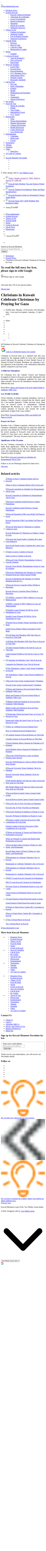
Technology (10, 143)
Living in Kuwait (12, 56)
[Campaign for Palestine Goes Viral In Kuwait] (23, 660)
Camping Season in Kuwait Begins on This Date (24, 739)
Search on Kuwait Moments (11, 247)
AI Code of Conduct (13, 154)
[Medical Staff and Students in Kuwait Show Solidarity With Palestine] (25, 704)
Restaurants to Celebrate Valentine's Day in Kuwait (25, 864)
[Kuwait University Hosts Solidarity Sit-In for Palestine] (25, 770)
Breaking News (11, 10)
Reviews (13, 43)
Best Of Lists (15, 45)
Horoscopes (10, 117)
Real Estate (14, 62)
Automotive (14, 97)
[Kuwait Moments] (10, 6)
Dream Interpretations (18, 121)
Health (12, 91)
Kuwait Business (16, 71)
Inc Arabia (9, 101)
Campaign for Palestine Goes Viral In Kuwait (23, 664)
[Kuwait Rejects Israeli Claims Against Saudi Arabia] (25, 795)
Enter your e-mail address (12, 1044)
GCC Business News (18, 73)
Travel (12, 95)
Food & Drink (11, 41)
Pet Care (13, 84)
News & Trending (12, 65)
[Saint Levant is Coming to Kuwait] (19, 552)
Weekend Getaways (17, 28)
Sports (8, 52)
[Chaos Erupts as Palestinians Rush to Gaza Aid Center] (25, 889)
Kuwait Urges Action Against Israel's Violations (23, 685)
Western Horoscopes (18, 123)
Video (8, 149)
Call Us (8, 1022)
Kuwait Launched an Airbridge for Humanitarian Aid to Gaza (18, 458)
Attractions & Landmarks (19, 17)
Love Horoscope (16, 132)
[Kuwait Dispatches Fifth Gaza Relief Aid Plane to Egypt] (25, 516)
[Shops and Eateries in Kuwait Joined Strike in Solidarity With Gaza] (25, 691)
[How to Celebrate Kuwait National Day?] (22, 727)
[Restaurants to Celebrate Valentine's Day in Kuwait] (25, 860)
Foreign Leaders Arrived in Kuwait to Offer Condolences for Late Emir (22, 827)
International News (17, 75)
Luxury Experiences (17, 19)
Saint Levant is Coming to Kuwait (18, 556)
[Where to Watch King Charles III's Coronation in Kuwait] (25, 909)
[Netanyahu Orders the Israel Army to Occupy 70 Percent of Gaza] (25, 716)
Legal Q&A (14, 67)
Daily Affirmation (17, 86)
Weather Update (16, 78)
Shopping (14, 23)
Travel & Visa (11, 104)
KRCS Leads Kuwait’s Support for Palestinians (23, 882)
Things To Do (11, 30)
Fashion (13, 88)
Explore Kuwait (12, 13)
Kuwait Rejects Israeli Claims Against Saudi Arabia (25, 799)
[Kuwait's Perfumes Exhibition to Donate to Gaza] (25, 812)
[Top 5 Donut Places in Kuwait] (18, 920)
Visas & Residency (17, 58)
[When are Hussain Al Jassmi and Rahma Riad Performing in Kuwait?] (25, 835)
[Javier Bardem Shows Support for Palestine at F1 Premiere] (25, 745)
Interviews (14, 151)
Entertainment (11, 134)
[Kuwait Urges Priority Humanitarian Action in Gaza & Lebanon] (25, 562)
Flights (12, 108)
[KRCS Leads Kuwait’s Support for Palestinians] (24, 878)
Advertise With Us (12, 1024)
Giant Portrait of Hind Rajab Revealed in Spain (23, 903)
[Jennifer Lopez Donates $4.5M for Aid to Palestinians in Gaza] (25, 612)
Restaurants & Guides (18, 49)
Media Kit (9, 1031)
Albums (9, 145)
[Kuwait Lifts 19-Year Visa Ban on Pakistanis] (23, 804)
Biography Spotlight (17, 80)
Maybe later (5, 289)
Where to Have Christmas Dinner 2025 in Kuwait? (25, 485)
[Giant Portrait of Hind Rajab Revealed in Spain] (24, 899)
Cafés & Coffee (16, 47)
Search (4, 251)
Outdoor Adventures (18, 32)
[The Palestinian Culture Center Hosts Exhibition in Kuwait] (25, 671)
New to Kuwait (16, 60)
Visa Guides (14, 110)
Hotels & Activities (17, 26)
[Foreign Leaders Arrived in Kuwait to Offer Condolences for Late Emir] (25, 822)
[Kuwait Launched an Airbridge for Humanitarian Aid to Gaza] (25, 491)
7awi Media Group (26, 173)
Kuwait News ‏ (11, 258)
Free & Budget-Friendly (19, 36)
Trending (9, 147)
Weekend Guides (16, 34)
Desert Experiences (17, 21)
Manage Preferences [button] (13, 1029)
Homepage (10, 256)
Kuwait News (15, 69)
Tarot (12, 119)
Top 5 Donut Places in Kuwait (17, 924)
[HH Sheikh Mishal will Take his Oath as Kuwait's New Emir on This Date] (25, 783)
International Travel (17, 112)
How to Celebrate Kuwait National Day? (21, 731)
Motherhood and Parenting (20, 93)
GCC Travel (15, 114)
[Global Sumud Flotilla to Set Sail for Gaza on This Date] (25, 650)
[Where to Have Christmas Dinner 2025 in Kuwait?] (25, 481)
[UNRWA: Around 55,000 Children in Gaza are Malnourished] (25, 600)
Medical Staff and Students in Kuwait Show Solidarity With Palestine (22, 709)
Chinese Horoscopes (18, 125)
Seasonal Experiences (18, 39)
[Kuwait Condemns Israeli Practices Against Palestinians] (25, 504)
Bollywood (14, 138)
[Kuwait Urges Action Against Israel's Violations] (24, 681)
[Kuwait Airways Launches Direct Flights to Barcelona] (25, 587)
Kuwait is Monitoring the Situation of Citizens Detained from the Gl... (23, 580)
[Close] (2, 4)
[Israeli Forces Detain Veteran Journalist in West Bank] (25, 625)
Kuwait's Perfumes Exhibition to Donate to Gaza (24, 816)
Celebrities (14, 136)
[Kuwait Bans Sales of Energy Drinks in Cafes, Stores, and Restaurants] (25, 847)
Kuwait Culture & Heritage (20, 15)
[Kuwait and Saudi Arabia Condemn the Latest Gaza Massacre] (25, 541)
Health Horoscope (17, 127)
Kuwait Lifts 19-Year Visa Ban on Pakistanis (22, 808)
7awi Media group (27, 1211)
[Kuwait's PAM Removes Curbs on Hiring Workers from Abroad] (25, 758)
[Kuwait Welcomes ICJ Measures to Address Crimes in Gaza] (25, 529)
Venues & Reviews (17, 99)
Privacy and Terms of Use (15, 1026)
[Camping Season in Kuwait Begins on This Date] (25, 735)
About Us (9, 1020)
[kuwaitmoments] (10, 928)
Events (12, 140)
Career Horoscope (17, 130)
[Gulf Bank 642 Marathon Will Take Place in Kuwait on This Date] (25, 637)
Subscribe (7, 1048)
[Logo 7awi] (6, 1203)
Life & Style (10, 82)
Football (13, 54)
